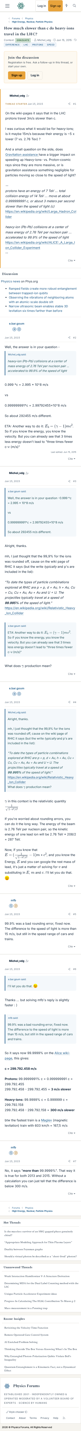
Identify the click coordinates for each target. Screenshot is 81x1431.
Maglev (46, 1120)
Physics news (10, 281)
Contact (10, 1417)
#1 (74, 103)
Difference (13, 44)
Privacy (44, 1417)
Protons (37, 44)
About (22, 1417)
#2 (74, 337)
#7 (74, 1161)
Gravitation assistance (22, 154)
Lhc (26, 44)
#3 (74, 481)
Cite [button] (70, 260)
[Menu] (7, 6)
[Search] (74, 5)
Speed (51, 44)
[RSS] (64, 1418)
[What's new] (66, 5)
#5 (74, 914)
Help (55, 1417)
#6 (74, 969)
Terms (33, 1417)
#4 (74, 702)
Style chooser (16, 1411)
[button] (69, 104)
